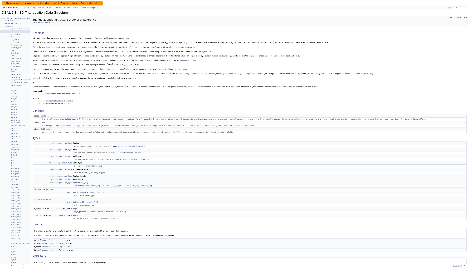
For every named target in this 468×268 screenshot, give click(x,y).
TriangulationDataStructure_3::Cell (54, 104)
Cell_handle (137, 125)
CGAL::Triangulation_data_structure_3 (55, 94)
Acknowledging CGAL (90, 7)
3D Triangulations (103, 69)
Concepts (48, 23)
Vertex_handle (101, 125)
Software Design (411, 119)
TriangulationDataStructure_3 (203, 74)
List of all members (455, 17)
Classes (465, 17)
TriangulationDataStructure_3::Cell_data (131, 159)
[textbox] (84, 42)
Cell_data (45, 129)
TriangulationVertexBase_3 (230, 74)
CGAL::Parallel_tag (109, 186)
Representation (189, 60)
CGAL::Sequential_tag (90, 186)
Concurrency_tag (80, 183)
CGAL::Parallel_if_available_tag (137, 186)
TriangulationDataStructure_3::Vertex (55, 101)
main (40, 3)
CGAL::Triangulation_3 (122, 69)
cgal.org (26, 7)
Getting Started (44, 7)
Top (33, 7)
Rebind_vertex (79, 192)
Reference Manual (38, 23)
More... (423, 119)
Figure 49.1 (206, 51)
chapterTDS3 (180, 69)
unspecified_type (64, 143)
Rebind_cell (78, 202)
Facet (75, 215)
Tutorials (57, 7)
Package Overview (71, 7)
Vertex (44, 116)
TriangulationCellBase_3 (254, 74)
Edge (75, 209)
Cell (43, 122)
